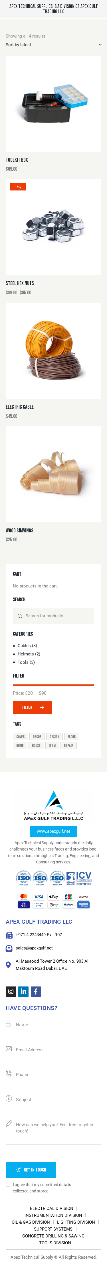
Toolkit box (17, 160)
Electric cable (20, 407)
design (54, 736)
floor (72, 736)
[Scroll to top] (97, 1255)
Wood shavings (19, 531)
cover (20, 736)
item (52, 745)
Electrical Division (51, 1208)
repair (68, 745)
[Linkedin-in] (23, 991)
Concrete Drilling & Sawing (53, 1236)
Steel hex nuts (20, 283)
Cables (24, 645)
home (20, 745)
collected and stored (31, 1191)
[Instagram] (11, 991)
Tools (23, 662)
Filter (27, 707)
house (36, 745)
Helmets (26, 654)
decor (37, 736)
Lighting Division (76, 1222)
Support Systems (53, 1229)
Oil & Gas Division (31, 1222)
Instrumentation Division (53, 1215)
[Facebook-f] (36, 991)
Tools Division (55, 1242)
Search (20, 616)
